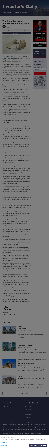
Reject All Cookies (42, 445)
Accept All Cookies (33, 445)
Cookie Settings (4, 445)
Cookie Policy (4, 442)
